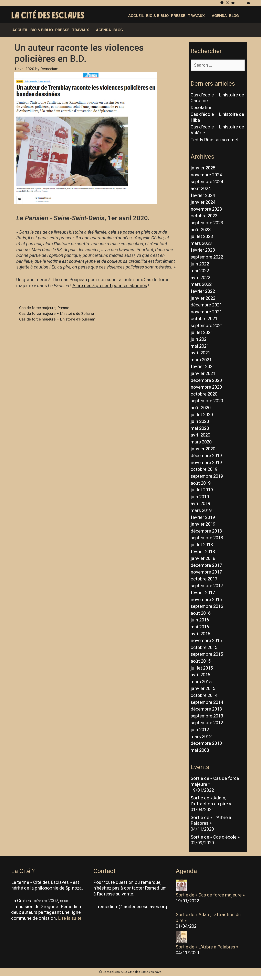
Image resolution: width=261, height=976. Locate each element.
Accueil (136, 15)
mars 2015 (201, 681)
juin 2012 (200, 729)
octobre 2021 (204, 318)
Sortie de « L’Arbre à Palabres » (207, 946)
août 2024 (201, 188)
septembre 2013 (207, 715)
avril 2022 (200, 277)
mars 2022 (201, 284)
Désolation (202, 107)
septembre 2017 (207, 585)
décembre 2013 (206, 709)
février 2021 (203, 366)
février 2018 (203, 551)
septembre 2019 (207, 476)
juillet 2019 (202, 489)
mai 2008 (200, 750)
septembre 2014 (207, 702)
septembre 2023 (207, 222)
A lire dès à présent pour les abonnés (109, 285)
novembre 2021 (206, 311)
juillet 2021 (202, 332)
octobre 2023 (204, 215)
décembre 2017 (206, 565)
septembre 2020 (207, 400)
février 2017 (203, 592)
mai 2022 (200, 270)
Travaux (196, 15)
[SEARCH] (246, 16)
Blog (234, 15)
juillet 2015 (202, 668)
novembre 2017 (206, 572)
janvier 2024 (203, 202)
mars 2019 (201, 510)
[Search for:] (218, 65)
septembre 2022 (207, 257)
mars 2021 (201, 359)
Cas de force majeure (37, 308)
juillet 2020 (202, 414)
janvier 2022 (203, 298)
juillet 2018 (202, 544)
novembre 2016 (206, 599)
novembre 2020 (206, 387)
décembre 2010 (206, 743)
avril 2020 (200, 435)
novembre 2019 (206, 462)
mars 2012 (201, 736)
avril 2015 (200, 674)
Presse (178, 15)
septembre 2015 (207, 654)
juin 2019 (200, 496)
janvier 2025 (203, 167)
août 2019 (201, 483)
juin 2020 (200, 421)
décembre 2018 (206, 531)
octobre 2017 (204, 578)
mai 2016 (200, 626)
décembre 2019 (206, 455)
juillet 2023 (202, 236)
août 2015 (201, 661)
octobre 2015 (204, 647)
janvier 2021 (203, 373)
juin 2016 (200, 619)
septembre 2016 (207, 606)
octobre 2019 (204, 469)
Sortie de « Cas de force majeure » (210, 895)
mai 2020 (200, 428)
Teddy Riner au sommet (215, 139)
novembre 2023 (206, 209)
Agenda (219, 15)
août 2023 (201, 229)
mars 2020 (201, 441)
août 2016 (201, 613)
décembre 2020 (206, 380)
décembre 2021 (206, 304)
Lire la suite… (71, 918)
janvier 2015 (203, 688)
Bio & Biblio (157, 15)
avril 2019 (200, 503)
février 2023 (203, 250)
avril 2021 (200, 352)
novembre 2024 (206, 174)
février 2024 (203, 195)
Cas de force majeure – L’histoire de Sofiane (56, 313)
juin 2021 (200, 339)
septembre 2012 (207, 722)
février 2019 (203, 517)
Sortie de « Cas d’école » (215, 837)
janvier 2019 (203, 524)
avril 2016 (200, 633)
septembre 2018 (207, 537)
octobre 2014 (204, 695)
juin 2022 (200, 263)
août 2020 (201, 407)
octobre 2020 (204, 394)
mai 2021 (200, 346)
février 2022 (203, 291)
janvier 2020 (203, 448)
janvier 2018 (203, 558)
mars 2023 (201, 243)
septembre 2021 (207, 325)
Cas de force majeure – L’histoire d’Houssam (57, 319)
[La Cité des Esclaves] (47, 14)
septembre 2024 (207, 181)
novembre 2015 (206, 640)
